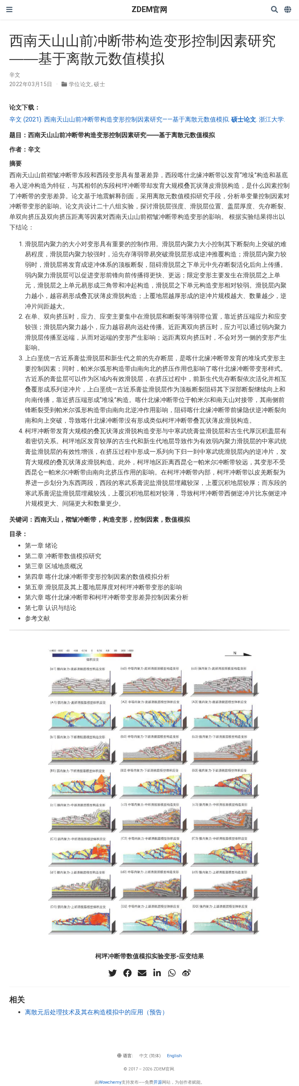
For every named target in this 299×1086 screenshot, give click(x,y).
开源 (157, 1082)
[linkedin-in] (157, 973)
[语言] (288, 9)
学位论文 (80, 84)
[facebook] (127, 973)
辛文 (15, 75)
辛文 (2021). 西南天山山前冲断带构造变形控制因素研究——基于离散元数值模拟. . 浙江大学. (147, 119)
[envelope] (142, 973)
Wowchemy (110, 1082)
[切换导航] (9, 9)
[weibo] (186, 973)
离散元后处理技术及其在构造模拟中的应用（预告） (96, 1012)
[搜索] (274, 9)
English (174, 1055)
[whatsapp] (172, 973)
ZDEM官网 (149, 9)
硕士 (99, 84)
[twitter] (112, 973)
